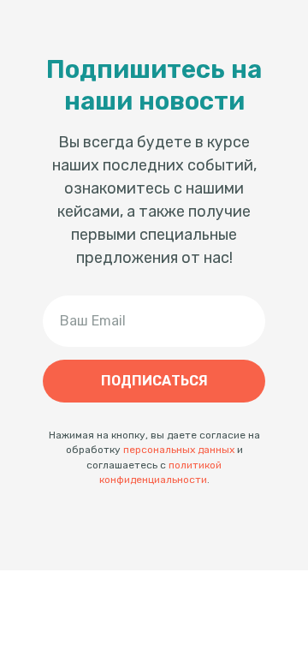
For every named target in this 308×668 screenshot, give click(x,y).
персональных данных (178, 450)
